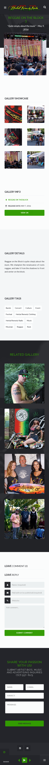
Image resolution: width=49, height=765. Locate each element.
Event (38, 308)
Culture (28, 308)
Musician (9, 327)
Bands (8, 308)
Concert (18, 308)
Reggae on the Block (18, 200)
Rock (29, 327)
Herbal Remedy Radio (14, 320)
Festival (9, 314)
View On (24, 213)
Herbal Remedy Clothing (26, 314)
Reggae (20, 327)
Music (29, 320)
